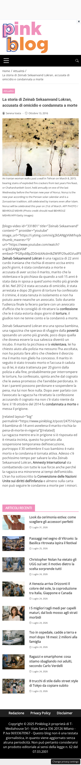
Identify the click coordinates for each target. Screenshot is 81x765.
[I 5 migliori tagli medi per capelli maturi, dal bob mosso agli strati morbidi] (13, 613)
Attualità (9, 91)
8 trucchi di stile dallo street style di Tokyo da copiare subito (53, 683)
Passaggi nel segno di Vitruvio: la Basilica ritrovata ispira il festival (53, 540)
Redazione (16, 713)
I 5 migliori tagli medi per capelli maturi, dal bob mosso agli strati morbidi (53, 613)
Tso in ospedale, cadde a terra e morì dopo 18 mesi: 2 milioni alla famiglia (53, 637)
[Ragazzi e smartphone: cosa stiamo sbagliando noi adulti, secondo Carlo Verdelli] (13, 661)
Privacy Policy (40, 713)
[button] (77, 60)
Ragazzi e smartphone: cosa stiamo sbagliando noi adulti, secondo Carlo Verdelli (50, 661)
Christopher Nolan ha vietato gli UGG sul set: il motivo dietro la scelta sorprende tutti (52, 564)
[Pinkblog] (25, 37)
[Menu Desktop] (6, 60)
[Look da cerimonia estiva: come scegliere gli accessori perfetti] (13, 522)
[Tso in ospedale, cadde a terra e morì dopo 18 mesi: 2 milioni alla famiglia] (13, 637)
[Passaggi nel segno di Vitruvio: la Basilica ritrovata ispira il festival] (13, 543)
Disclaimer (65, 713)
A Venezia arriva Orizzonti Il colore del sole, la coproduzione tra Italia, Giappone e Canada (53, 588)
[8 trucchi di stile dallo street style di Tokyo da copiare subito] (13, 686)
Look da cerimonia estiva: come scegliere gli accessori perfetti (52, 519)
